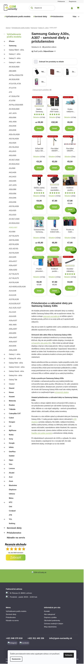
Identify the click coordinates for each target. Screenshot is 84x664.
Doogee (12, 422)
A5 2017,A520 (14, 160)
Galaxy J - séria (14, 354)
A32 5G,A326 (14, 206)
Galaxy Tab (13, 380)
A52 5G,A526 (14, 139)
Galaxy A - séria (14, 62)
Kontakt (47, 611)
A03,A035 (12, 346)
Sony (11, 439)
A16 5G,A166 (14, 282)
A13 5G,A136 (14, 299)
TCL (10, 519)
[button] (55, 62)
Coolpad (12, 511)
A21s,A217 (13, 261)
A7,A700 (12, 100)
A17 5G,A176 (14, 274)
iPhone (11, 41)
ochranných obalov (62, 392)
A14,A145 (12, 295)
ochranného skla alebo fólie (41, 343)
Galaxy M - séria (15, 358)
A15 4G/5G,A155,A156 (17, 286)
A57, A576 (12, 113)
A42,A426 (12, 172)
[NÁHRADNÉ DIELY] (39, 101)
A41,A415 (12, 177)
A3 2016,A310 (14, 223)
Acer (11, 477)
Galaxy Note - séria (16, 363)
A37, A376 (12, 185)
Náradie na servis (16, 537)
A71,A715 (12, 88)
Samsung (12, 46)
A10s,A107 (13, 320)
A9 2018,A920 (14, 67)
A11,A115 (12, 312)
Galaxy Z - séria (14, 54)
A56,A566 (12, 117)
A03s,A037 (13, 342)
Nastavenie (16, 659)
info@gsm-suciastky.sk (60, 638)
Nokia (11, 435)
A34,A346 (12, 198)
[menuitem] (18, 16)
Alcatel (11, 473)
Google (12, 443)
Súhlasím (68, 655)
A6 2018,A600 (14, 109)
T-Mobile (12, 409)
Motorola (12, 401)
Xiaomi (11, 388)
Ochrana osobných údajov (53, 623)
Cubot (11, 418)
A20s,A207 (13, 265)
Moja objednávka (50, 627)
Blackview (13, 485)
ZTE (10, 515)
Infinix (11, 447)
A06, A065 (12, 325)
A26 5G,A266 (14, 240)
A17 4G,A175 (14, 278)
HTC (10, 502)
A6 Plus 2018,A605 (16, 105)
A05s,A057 (13, 329)
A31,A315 (12, 215)
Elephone (12, 489)
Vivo (10, 464)
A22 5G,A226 (14, 253)
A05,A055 (12, 333)
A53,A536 (12, 130)
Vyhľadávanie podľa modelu (14, 35)
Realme (12, 405)
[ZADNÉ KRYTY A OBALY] (39, 261)
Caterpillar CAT (15, 413)
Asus (11, 481)
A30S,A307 (13, 227)
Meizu (11, 498)
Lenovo (12, 468)
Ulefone (12, 494)
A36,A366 (12, 189)
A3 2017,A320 (14, 219)
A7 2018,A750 (14, 96)
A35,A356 (12, 193)
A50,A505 (12, 155)
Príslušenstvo (14, 533)
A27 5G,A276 (14, 236)
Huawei (12, 396)
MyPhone (12, 430)
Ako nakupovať (49, 614)
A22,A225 (12, 257)
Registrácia (72, 1)
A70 (10, 92)
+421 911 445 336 (36, 638)
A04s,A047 (13, 337)
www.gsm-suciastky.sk (51, 316)
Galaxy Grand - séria (16, 371)
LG (10, 426)
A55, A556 (12, 122)
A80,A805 (12, 71)
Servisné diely (14, 528)
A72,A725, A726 (15, 84)
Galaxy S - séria (14, 58)
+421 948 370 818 (14, 638)
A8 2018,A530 (14, 79)
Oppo (11, 460)
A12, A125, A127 (15, 308)
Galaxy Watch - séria (16, 50)
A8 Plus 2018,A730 (16, 75)
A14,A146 (12, 291)
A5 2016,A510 (14, 164)
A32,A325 (12, 210)
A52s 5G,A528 (14, 134)
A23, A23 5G (13, 249)
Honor (11, 392)
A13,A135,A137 (14, 303)
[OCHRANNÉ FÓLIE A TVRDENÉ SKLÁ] (39, 222)
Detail (39, 128)
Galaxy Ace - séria (15, 375)
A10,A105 (12, 316)
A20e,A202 (13, 270)
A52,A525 (12, 143)
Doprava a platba (50, 617)
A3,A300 (12, 232)
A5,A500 (12, 168)
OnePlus (12, 451)
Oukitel (11, 456)
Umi (10, 506)
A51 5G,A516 (14, 147)
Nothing (12, 523)
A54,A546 (12, 126)
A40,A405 (12, 181)
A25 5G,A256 (14, 244)
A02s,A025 (13, 350)
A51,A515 (12, 151)
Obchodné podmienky (52, 620)
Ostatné (12, 384)
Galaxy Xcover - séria (16, 367)
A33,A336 (12, 202)
